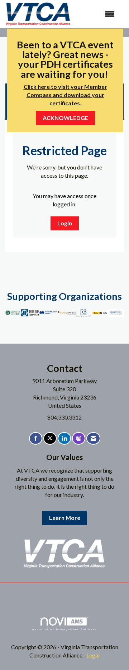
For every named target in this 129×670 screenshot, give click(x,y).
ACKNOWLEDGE (65, 117)
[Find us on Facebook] (35, 438)
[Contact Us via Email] (93, 438)
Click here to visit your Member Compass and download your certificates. (65, 94)
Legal (93, 655)
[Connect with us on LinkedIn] (64, 438)
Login (64, 223)
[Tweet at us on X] (50, 438)
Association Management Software (64, 629)
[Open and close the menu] (96, 14)
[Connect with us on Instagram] (78, 438)
